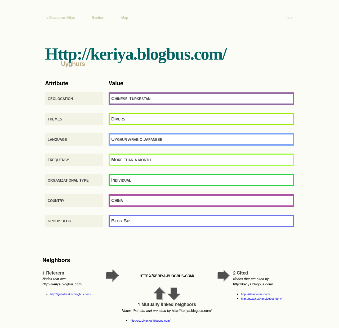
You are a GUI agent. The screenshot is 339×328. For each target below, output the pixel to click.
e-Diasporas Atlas (60, 18)
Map (124, 18)
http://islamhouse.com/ (255, 294)
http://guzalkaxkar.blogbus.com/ (70, 294)
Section (98, 18)
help (289, 18)
